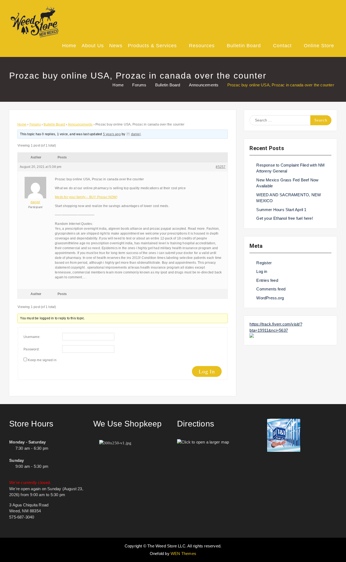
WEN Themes (183, 553)
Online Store (319, 45)
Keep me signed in (42, 360)
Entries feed (267, 280)
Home (69, 45)
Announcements (80, 124)
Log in (261, 271)
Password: (31, 349)
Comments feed (270, 289)
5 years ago (112, 134)
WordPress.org (270, 298)
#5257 (220, 167)
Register (264, 262)
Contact (282, 45)
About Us (93, 45)
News (115, 45)
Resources (202, 45)
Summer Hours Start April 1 (281, 209)
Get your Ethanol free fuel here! (284, 218)
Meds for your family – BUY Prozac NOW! (86, 197)
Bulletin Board (244, 45)
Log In (207, 371)
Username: (32, 337)
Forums (35, 124)
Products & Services (152, 45)
